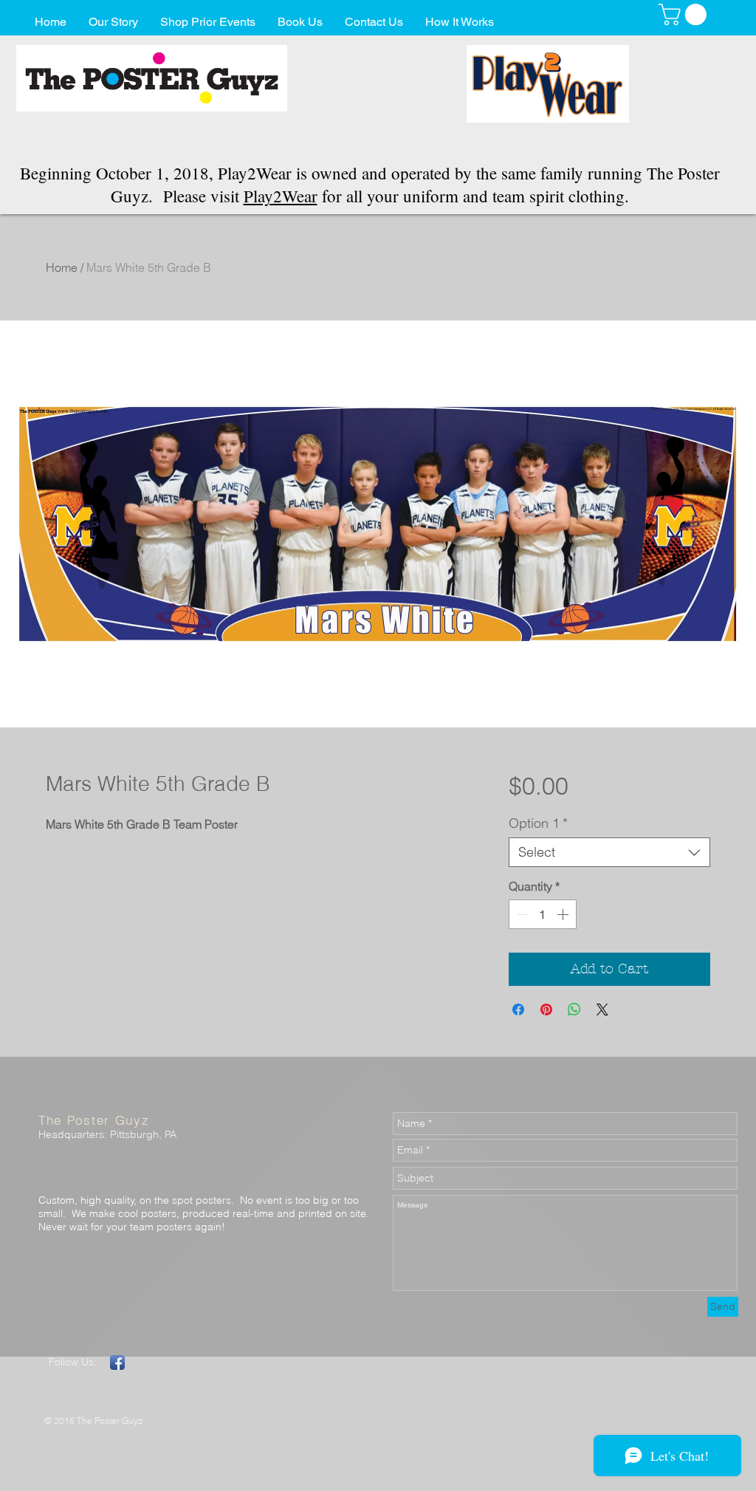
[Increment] (564, 914)
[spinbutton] (543, 914)
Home (62, 267)
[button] (685, 14)
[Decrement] (521, 914)
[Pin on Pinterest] (546, 1009)
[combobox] (609, 852)
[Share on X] (602, 1009)
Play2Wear (280, 196)
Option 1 (538, 823)
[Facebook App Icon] (117, 1362)
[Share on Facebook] (518, 1009)
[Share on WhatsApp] (574, 1009)
